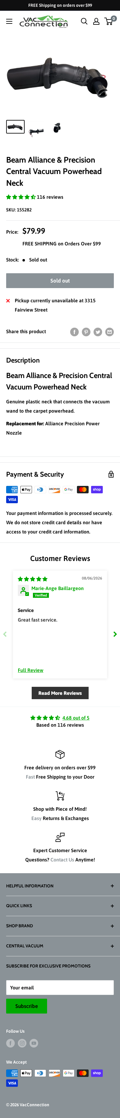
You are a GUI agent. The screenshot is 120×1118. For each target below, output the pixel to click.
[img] (32, 579)
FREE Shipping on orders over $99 (60, 5)
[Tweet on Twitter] (98, 331)
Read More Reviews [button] (60, 693)
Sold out (60, 281)
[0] (109, 21)
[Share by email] (109, 331)
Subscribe (26, 1006)
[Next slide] (115, 634)
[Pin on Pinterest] (86, 331)
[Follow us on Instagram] (22, 1043)
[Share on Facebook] (74, 331)
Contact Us (62, 859)
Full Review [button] (30, 670)
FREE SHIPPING (40, 243)
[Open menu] (9, 21)
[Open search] (84, 21)
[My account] (96, 21)
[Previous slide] (5, 634)
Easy (36, 818)
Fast (30, 777)
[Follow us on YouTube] (34, 1043)
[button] (21, 197)
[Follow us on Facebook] (10, 1043)
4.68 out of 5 (76, 718)
